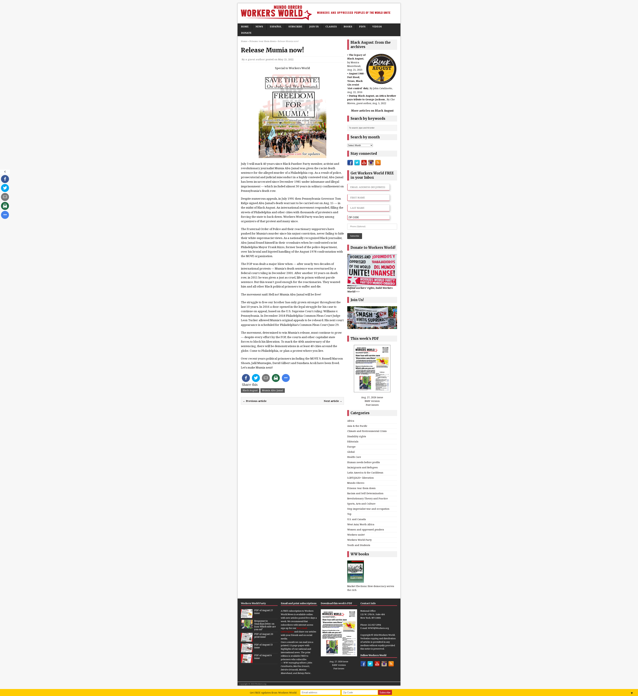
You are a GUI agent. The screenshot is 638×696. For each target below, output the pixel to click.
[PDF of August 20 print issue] (247, 639)
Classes (331, 26)
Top (349, 513)
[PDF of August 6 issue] (247, 661)
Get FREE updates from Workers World (273, 692)
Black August (250, 390)
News (259, 26)
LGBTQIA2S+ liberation (360, 477)
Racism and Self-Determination (365, 493)
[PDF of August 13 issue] (247, 650)
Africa (350, 420)
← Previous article (254, 401)
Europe (351, 446)
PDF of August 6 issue (263, 657)
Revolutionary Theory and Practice (367, 498)
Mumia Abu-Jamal (272, 390)
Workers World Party (359, 539)
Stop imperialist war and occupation (368, 508)
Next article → (333, 401)
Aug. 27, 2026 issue (372, 397)
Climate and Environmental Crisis (367, 431)
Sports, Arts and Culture (361, 503)
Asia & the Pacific (357, 425)
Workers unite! (356, 534)
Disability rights (356, 436)
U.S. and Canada (356, 519)
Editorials (352, 441)
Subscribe (295, 26)
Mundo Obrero (355, 482)
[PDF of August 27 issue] (247, 616)
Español (276, 26)
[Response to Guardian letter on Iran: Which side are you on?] (247, 626)
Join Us (314, 26)
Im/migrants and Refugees (362, 467)
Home (245, 26)
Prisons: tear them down (361, 488)
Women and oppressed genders (365, 529)
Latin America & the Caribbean (365, 472)
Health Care (354, 457)
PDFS (362, 26)
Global (351, 451)
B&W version (372, 401)
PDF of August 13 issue (263, 646)
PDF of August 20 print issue (263, 635)
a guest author (255, 59)
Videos (377, 26)
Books (348, 26)
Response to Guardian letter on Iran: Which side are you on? (265, 625)
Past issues (372, 404)
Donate (246, 32)
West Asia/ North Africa (360, 524)
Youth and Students (358, 545)
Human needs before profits (363, 462)
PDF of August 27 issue (263, 612)
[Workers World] (319, 13)
